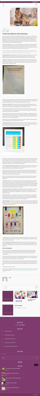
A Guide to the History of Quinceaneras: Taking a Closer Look (13, 377)
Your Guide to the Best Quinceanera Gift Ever (19, 301)
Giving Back (4, 28)
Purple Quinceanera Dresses (8, 331)
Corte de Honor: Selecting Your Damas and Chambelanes (13, 368)
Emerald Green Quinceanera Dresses (9, 335)
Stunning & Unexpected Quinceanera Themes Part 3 (11, 346)
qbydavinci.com (36, 394)
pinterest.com (13, 94)
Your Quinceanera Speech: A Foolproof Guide (32, 300)
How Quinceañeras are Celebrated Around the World (12, 387)
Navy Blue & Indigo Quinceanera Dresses (10, 338)
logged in (19, 307)
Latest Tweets (20, 351)
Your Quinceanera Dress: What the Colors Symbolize (12, 373)
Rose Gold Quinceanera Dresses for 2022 (10, 342)
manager (4, 29)
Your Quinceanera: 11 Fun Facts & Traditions (11, 382)
